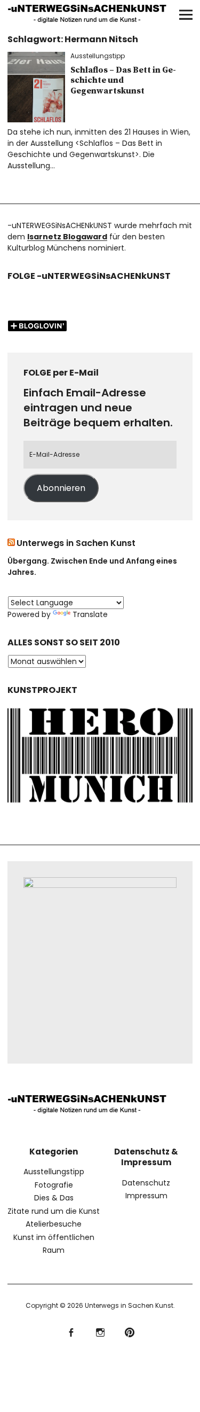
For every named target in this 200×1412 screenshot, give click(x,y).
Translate (90, 614)
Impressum (146, 1195)
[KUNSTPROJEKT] (100, 804)
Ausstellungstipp (97, 55)
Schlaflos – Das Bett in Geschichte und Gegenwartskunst (123, 80)
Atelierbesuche (54, 1224)
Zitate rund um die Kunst (53, 1211)
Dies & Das (54, 1197)
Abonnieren (61, 488)
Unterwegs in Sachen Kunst (76, 543)
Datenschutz (146, 1182)
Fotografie (54, 1185)
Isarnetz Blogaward (67, 236)
